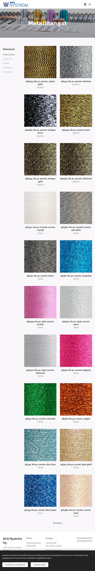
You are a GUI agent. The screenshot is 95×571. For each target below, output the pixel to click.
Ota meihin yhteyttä (53, 546)
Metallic (6, 63)
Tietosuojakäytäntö (33, 543)
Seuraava (57, 523)
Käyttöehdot (31, 546)
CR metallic (8, 72)
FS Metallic (7, 68)
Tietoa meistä (51, 543)
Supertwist (7, 59)
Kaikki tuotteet (9, 54)
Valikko (89, 4)
